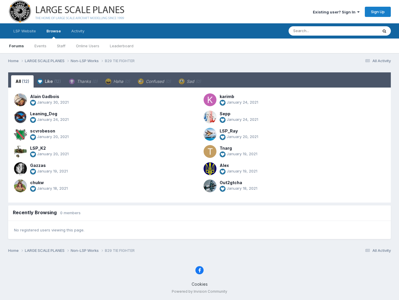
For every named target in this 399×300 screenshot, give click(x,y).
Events (40, 45)
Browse (53, 31)
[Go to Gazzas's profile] (20, 168)
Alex (224, 165)
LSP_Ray (229, 130)
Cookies (200, 284)
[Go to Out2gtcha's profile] (210, 185)
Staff (61, 45)
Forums (16, 45)
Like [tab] (52, 81)
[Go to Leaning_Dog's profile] (20, 117)
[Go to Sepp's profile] (210, 117)
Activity (77, 31)
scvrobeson (42, 130)
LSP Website (24, 31)
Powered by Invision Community (199, 291)
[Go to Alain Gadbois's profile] (20, 99)
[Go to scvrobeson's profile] (20, 134)
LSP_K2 (38, 148)
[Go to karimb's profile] (210, 99)
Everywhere (360, 31)
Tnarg (226, 148)
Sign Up (378, 11)
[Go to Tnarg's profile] (210, 151)
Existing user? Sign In (335, 12)
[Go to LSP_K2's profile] (20, 151)
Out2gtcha (231, 182)
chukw (37, 182)
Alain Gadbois (44, 96)
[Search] (384, 31)
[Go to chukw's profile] (20, 185)
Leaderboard (121, 45)
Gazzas (38, 165)
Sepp (225, 113)
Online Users (87, 45)
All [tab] (22, 81)
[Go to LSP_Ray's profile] (210, 134)
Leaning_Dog (43, 113)
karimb (227, 96)
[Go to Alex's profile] (210, 168)
